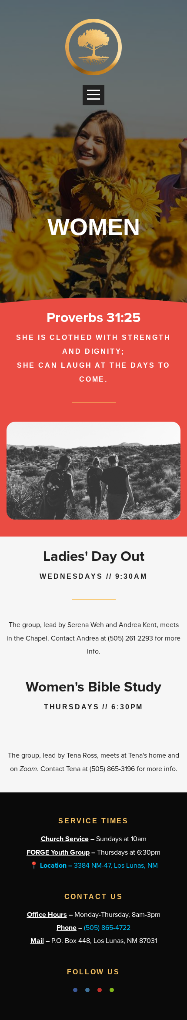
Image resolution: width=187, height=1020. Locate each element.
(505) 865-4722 (107, 927)
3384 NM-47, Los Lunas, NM (94, 865)
